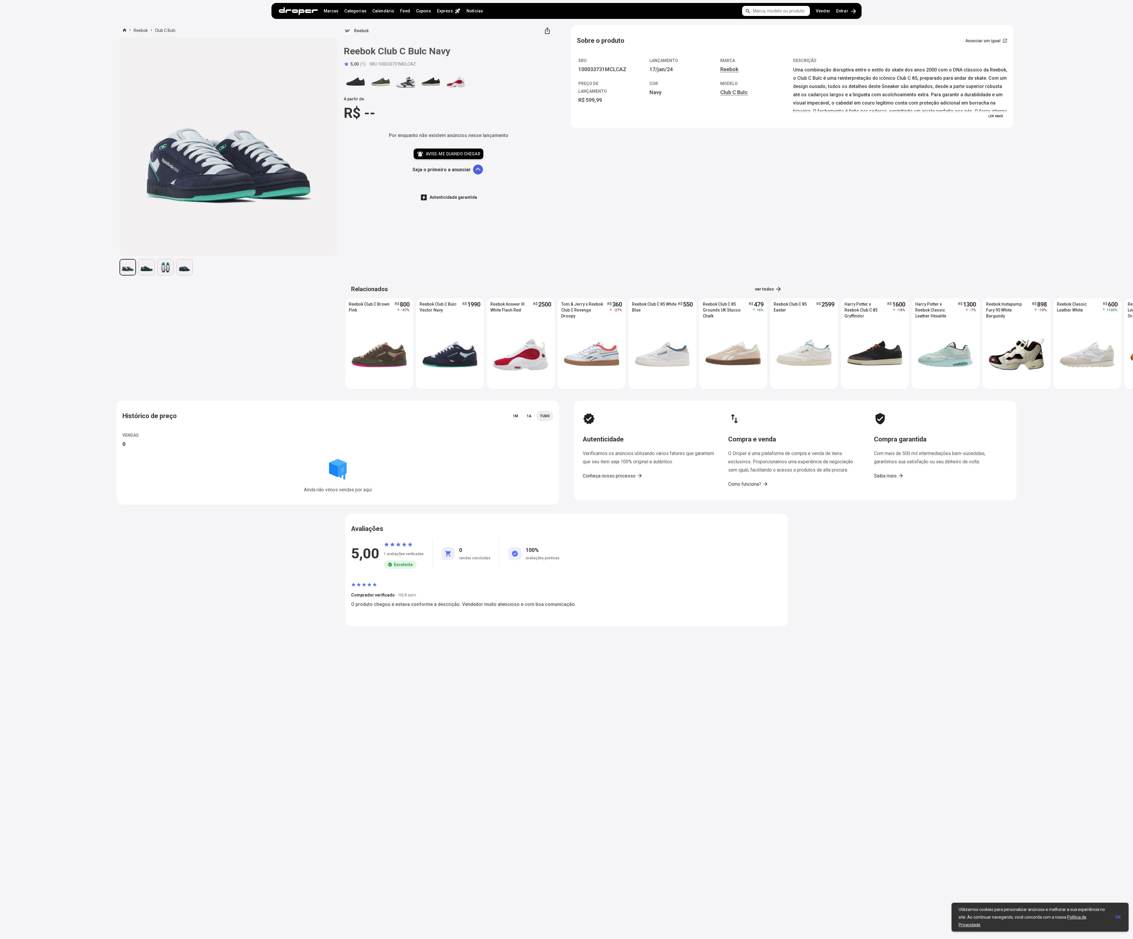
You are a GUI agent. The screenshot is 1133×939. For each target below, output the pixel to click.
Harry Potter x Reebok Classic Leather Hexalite (930, 310)
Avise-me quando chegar (448, 154)
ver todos (768, 289)
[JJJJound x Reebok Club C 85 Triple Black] (355, 82)
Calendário (383, 11)
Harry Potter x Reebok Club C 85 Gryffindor (860, 310)
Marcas (331, 11)
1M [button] (515, 416)
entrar (846, 11)
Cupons (423, 11)
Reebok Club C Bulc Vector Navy (438, 307)
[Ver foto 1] (127, 267)
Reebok (141, 30)
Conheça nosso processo (613, 476)
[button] (355, 64)
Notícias (474, 11)
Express (449, 11)
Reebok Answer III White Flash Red (507, 307)
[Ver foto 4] (184, 267)
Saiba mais (889, 476)
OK (1118, 917)
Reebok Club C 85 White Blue (654, 307)
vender (823, 11)
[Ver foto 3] (165, 267)
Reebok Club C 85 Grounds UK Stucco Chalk (722, 310)
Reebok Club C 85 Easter (790, 307)
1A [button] (529, 416)
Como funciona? (748, 484)
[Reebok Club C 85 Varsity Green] (380, 82)
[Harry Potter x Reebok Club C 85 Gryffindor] (431, 82)
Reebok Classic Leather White (1072, 307)
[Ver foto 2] (146, 267)
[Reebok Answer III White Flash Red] (456, 82)
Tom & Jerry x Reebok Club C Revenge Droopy (582, 310)
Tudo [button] (545, 416)
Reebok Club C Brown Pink (369, 307)
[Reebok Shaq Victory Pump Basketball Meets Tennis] (405, 82)
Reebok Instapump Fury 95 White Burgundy (1004, 310)
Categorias (355, 11)
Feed (405, 11)
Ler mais (995, 116)
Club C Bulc (165, 30)
